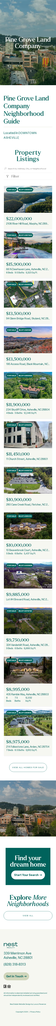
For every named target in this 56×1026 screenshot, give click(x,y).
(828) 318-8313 (15, 964)
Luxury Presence (39, 1004)
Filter (15, 176)
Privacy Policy (35, 1012)
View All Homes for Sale (28, 767)
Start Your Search (26, 875)
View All (28, 915)
